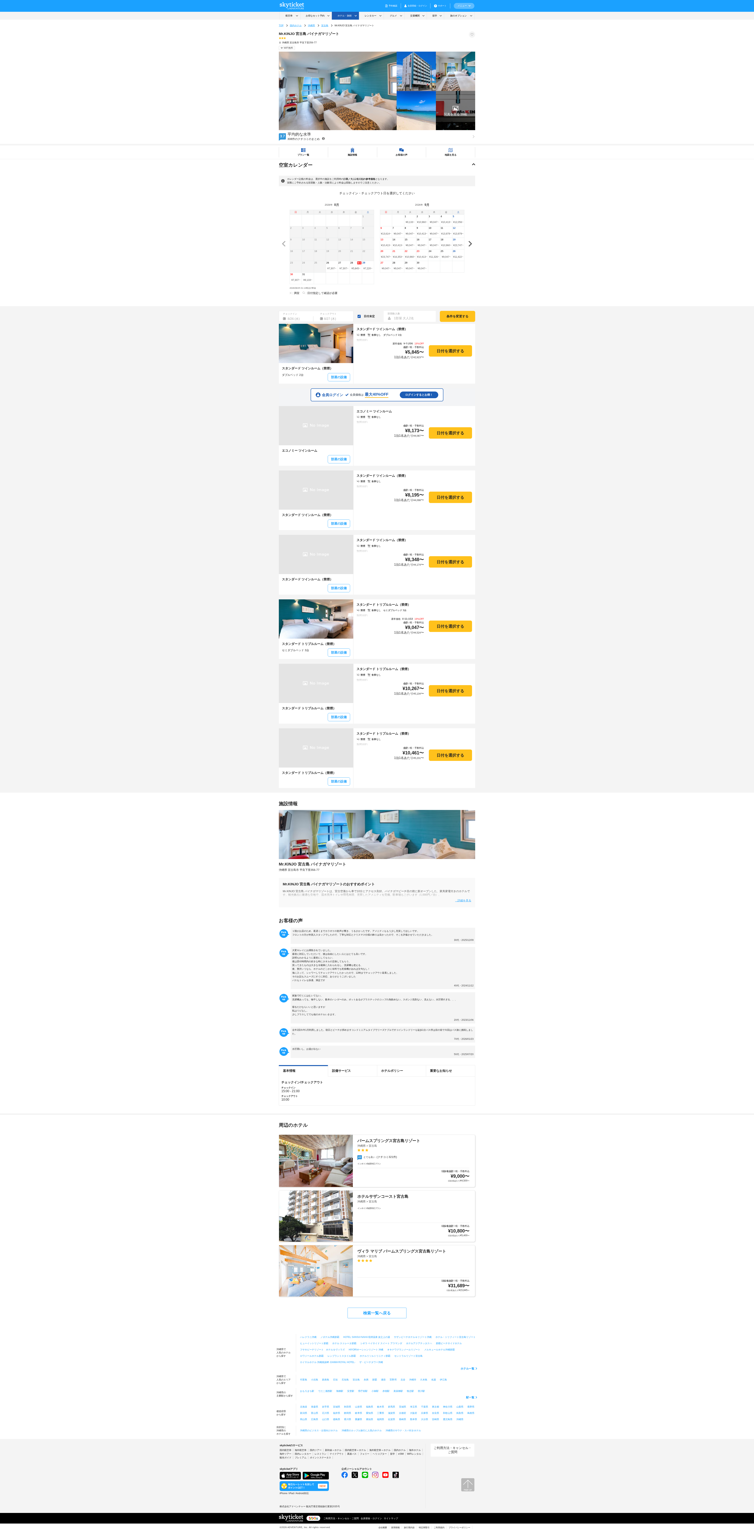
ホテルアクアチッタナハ (419, 1343)
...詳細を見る (463, 900)
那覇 (374, 1379)
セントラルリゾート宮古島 (408, 1356)
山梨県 (459, 1406)
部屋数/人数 (394, 313)
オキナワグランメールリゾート (403, 1349)
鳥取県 (459, 1413)
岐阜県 (358, 1413)
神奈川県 (447, 1406)
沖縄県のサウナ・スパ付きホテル (403, 1430)
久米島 (423, 1379)
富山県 (314, 1413)
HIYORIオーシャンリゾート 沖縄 (366, 1349)
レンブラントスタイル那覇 (342, 1356)
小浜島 (314, 1379)
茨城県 (402, 1406)
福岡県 (380, 1419)
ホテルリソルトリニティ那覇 (375, 1356)
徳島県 (336, 1419)
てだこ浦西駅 (325, 1391)
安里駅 (350, 1391)
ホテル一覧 (467, 1368)
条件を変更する (458, 316)
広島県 (314, 1419)
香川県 (347, 1419)
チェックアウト (328, 314)
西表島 (325, 1379)
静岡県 (347, 1413)
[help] (323, 138)
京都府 (402, 1413)
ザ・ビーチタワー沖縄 (371, 1362)
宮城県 (336, 1406)
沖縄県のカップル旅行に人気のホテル (362, 1430)
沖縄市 (412, 1379)
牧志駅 (410, 1391)
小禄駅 (375, 1391)
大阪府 (413, 1413)
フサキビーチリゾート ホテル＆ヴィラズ (322, 1349)
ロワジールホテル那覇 (312, 1356)
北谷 (403, 1379)
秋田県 (347, 1406)
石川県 (325, 1413)
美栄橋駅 (398, 1391)
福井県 (336, 1413)
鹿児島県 (447, 1419)
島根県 (470, 1413)
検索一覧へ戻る (377, 1313)
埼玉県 (413, 1406)
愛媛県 (358, 1419)
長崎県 (402, 1419)
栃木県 (380, 1406)
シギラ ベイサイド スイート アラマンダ (381, 1343)
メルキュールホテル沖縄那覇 (439, 1349)
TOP (281, 25)
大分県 (424, 1419)
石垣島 (345, 1379)
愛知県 (369, 1413)
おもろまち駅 (307, 1391)
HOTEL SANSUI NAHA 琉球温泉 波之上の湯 (366, 1337)
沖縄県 (311, 25)
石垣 (335, 1379)
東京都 (435, 1406)
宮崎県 (435, 1419)
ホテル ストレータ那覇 (344, 1343)
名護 (433, 1379)
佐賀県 (391, 1419)
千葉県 (424, 1406)
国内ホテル (296, 25)
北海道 (303, 1406)
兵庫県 (424, 1413)
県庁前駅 (363, 1391)
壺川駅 (421, 1391)
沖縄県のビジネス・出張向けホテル (319, 1430)
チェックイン (290, 314)
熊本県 (413, 1419)
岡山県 (303, 1419)
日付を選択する (450, 351)
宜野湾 (393, 1379)
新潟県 (303, 1413)
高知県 (369, 1419)
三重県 (380, 1413)
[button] (455, 110)
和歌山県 (447, 1413)
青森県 (314, 1406)
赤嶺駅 (386, 1391)
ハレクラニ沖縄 (308, 1337)
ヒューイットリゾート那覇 (314, 1343)
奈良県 (435, 1413)
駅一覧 (470, 1397)
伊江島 (443, 1379)
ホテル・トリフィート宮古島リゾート (456, 1337)
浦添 (383, 1379)
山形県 (358, 1406)
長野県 (470, 1406)
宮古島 (324, 25)
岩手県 (325, 1406)
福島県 (369, 1406)
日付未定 (369, 316)
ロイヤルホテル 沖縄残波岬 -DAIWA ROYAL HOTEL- (327, 1362)
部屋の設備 (339, 377)
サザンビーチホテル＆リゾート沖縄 (413, 1337)
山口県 (325, 1419)
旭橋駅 (339, 1391)
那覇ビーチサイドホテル (449, 1343)
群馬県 (391, 1406)
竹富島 (303, 1379)
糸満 (366, 1379)
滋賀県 (391, 1413)
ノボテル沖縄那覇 (329, 1337)
